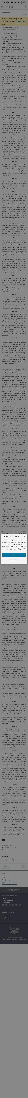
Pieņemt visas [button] (14, 555)
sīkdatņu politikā (17, 549)
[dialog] (14, 549)
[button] (14, 560)
